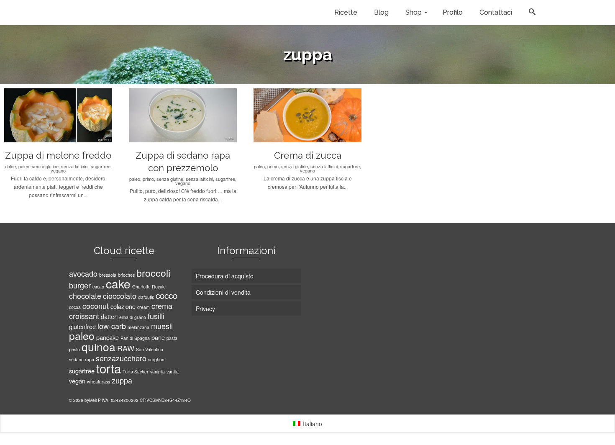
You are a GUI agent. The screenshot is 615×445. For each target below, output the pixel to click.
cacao (98, 286)
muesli (162, 325)
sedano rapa (81, 359)
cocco (166, 295)
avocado (83, 273)
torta (108, 368)
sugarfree (82, 370)
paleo (82, 335)
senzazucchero (121, 357)
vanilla (173, 371)
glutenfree (82, 326)
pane (158, 337)
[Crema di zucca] (340, 115)
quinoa (98, 346)
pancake (107, 337)
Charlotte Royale (149, 286)
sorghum (157, 359)
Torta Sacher (136, 371)
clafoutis (146, 297)
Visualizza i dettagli (48, 115)
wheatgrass (98, 381)
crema (161, 305)
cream (143, 307)
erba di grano (132, 317)
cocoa (75, 307)
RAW (125, 347)
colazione (123, 306)
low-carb (111, 325)
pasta (172, 338)
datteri (109, 316)
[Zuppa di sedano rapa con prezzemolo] (215, 115)
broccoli (153, 273)
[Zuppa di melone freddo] (90, 115)
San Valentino (149, 349)
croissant (84, 315)
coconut (95, 305)
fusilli (156, 315)
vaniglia (157, 371)
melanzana (138, 327)
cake (118, 283)
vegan (77, 380)
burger (80, 285)
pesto (74, 349)
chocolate (85, 295)
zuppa (122, 380)
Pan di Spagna (135, 338)
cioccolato (119, 295)
